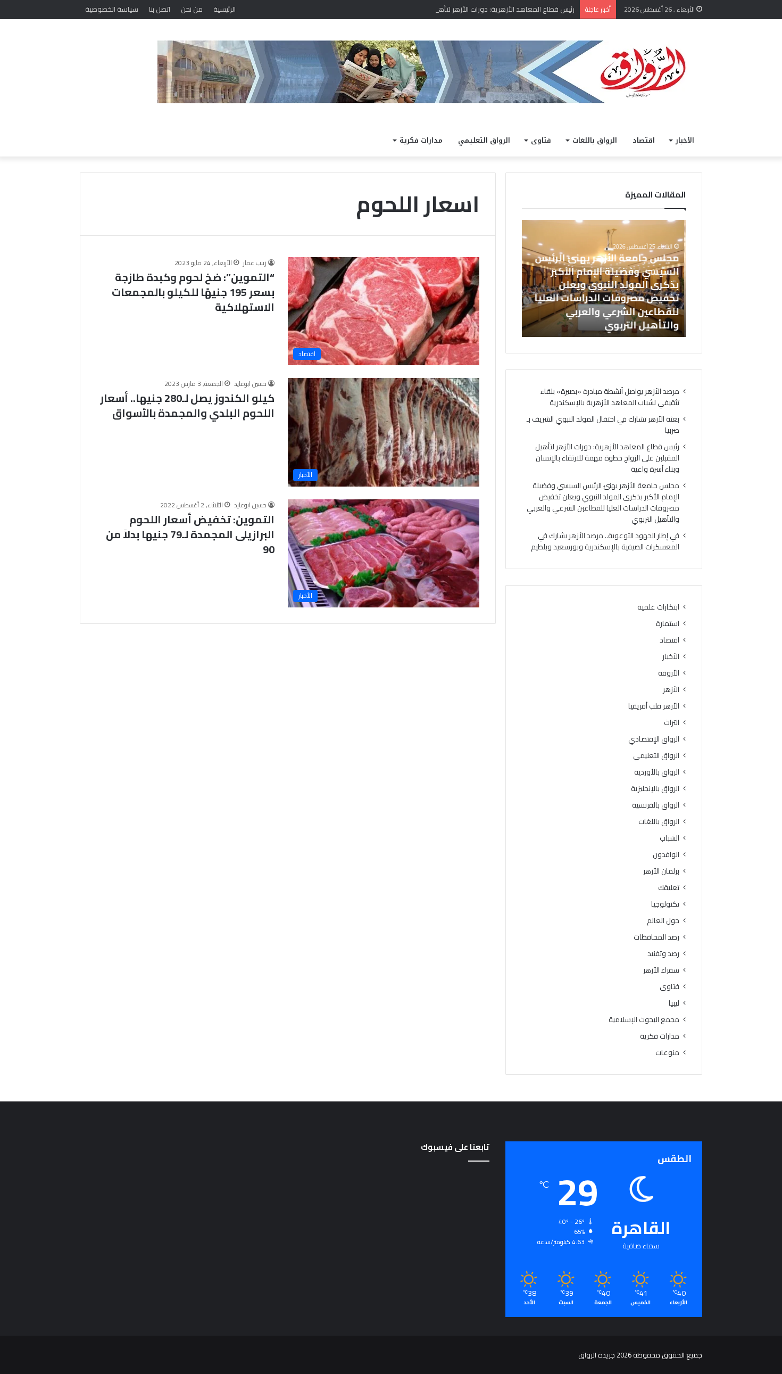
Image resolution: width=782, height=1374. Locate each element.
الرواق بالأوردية (656, 772)
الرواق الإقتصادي (653, 739)
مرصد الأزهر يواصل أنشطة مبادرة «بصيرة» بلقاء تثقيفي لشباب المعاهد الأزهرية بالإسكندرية (609, 396)
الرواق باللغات (594, 140)
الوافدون (666, 854)
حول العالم (663, 920)
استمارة (667, 623)
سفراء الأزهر (661, 970)
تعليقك (668, 887)
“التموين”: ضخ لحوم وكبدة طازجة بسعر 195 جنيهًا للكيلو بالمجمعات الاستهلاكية (193, 292)
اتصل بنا (159, 9)
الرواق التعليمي (484, 140)
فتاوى (541, 140)
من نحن (192, 9)
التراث (671, 722)
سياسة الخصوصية (111, 9)
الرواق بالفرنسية (655, 805)
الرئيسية (224, 9)
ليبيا (674, 1003)
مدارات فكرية (421, 140)
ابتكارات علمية (658, 607)
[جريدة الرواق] (429, 71)
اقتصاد (644, 140)
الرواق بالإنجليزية (655, 788)
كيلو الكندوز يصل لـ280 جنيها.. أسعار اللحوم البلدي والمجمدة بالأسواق (187, 405)
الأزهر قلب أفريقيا (653, 706)
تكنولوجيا (665, 904)
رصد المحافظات (656, 937)
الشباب (669, 838)
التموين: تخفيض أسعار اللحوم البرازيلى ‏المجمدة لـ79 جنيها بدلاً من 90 (190, 534)
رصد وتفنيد (663, 953)
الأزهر (671, 689)
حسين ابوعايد (250, 383)
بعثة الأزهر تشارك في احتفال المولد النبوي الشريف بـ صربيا (603, 424)
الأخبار (685, 140)
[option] (604, 278)
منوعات (667, 1052)
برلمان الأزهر (661, 871)
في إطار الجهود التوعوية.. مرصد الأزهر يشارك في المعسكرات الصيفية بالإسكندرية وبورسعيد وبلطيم (605, 541)
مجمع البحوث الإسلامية (644, 1019)
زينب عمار (255, 263)
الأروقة (668, 673)
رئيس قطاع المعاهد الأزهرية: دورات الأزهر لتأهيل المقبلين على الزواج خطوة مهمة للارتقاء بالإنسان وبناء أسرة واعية (408, 9)
